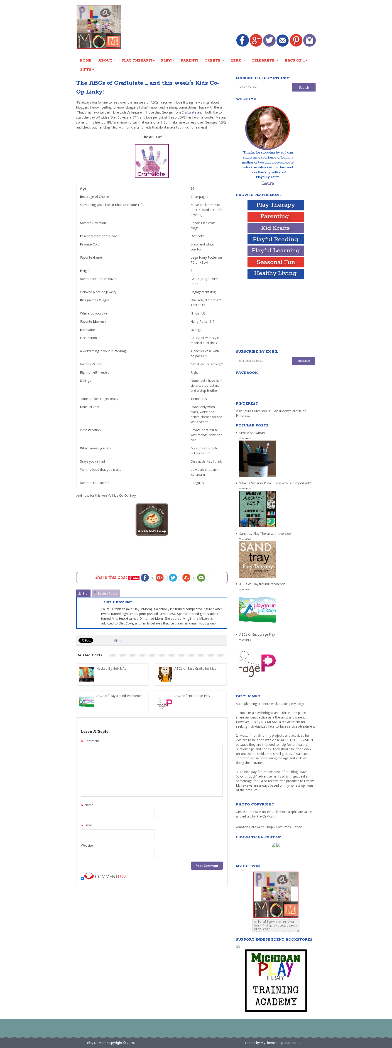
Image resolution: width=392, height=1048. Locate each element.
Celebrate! (265, 60)
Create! (214, 60)
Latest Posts (107, 593)
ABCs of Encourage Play (257, 634)
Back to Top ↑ (295, 1043)
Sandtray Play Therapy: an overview (265, 533)
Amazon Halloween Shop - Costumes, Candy (269, 827)
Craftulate (188, 112)
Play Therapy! (138, 60)
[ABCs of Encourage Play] (257, 678)
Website (87, 845)
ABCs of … (296, 60)
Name (87, 805)
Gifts (87, 69)
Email (86, 825)
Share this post (111, 577)
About (106, 60)
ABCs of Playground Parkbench (262, 584)
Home (85, 60)
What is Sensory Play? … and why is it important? (275, 483)
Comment (90, 741)
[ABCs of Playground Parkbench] (257, 628)
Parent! (189, 60)
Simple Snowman (252, 433)
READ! (237, 60)
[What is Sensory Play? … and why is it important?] (257, 527)
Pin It (118, 640)
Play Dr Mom (96, 1043)
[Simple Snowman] (257, 477)
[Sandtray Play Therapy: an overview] (257, 578)
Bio (85, 593)
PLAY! (167, 60)
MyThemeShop (272, 1043)
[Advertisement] (233, 17)
